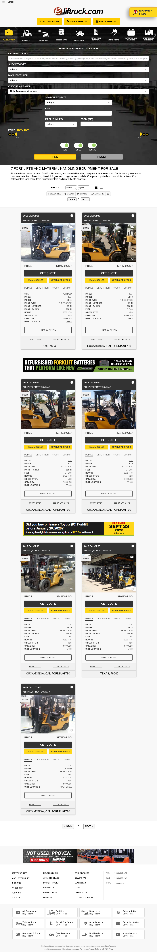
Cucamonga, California (105, 346)
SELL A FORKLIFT (79, 21)
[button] (78, 69)
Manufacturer (18, 75)
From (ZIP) (86, 119)
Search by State (55, 97)
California (66, 787)
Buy (24, 914)
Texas (69, 321)
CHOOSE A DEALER (19, 86)
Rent (30, 914)
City (47, 108)
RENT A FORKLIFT (108, 21)
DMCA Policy (108, 949)
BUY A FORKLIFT (51, 21)
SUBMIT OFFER (35, 339)
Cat (70, 297)
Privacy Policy (94, 949)
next (85, 199)
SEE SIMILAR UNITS (61, 339)
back (72, 199)
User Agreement (82, 949)
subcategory (17, 64)
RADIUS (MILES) (54, 119)
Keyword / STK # (18, 53)
